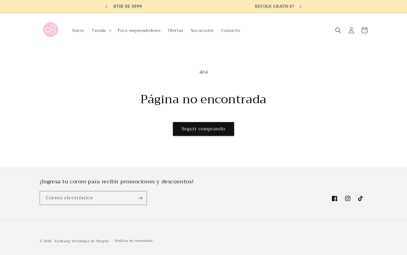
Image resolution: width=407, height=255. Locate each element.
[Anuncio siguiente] (300, 6)
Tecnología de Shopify (90, 241)
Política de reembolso (134, 241)
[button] (101, 30)
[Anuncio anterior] (106, 6)
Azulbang (62, 241)
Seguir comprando (203, 129)
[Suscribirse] (140, 198)
